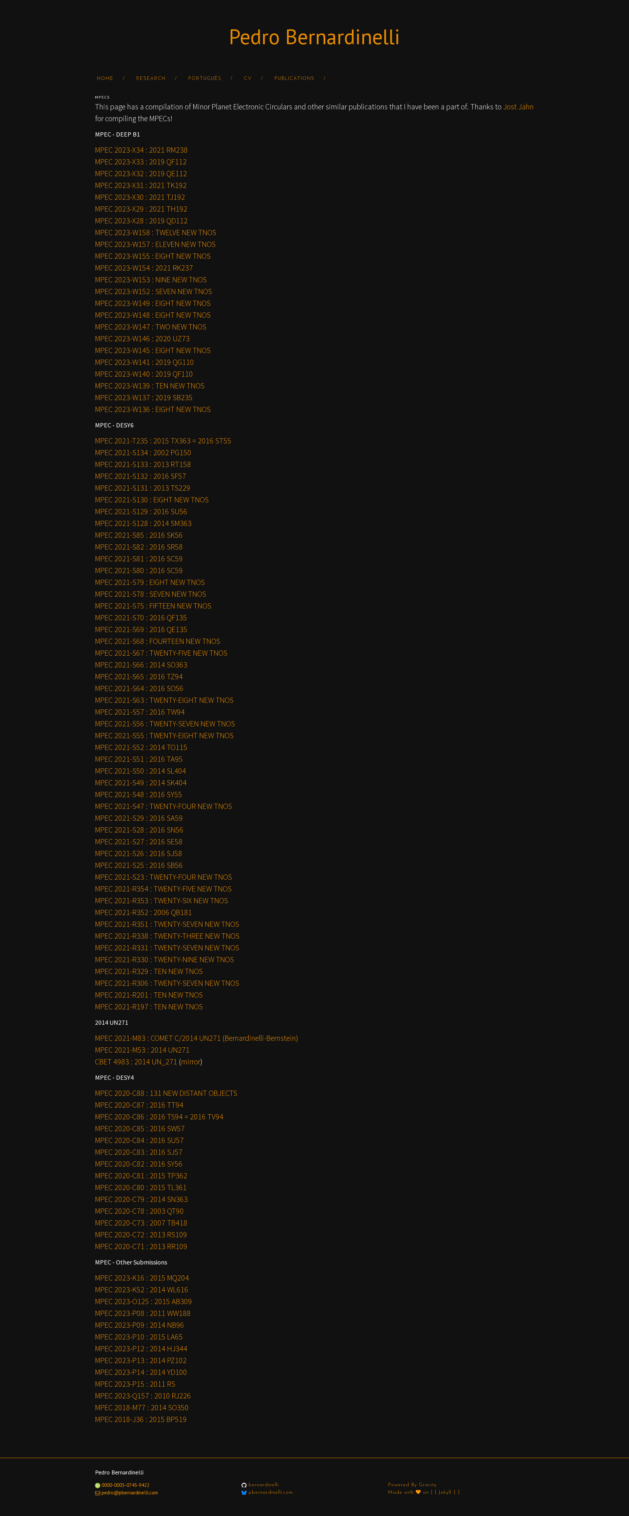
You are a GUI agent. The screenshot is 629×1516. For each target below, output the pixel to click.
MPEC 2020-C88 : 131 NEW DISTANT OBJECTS (166, 1093)
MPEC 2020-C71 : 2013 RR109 (141, 1246)
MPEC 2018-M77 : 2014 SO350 (142, 1407)
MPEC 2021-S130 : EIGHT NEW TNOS (152, 500)
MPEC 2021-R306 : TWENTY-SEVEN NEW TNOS (167, 983)
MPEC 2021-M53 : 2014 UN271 (142, 1050)
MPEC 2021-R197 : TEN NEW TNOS (149, 1006)
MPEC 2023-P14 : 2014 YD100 (141, 1372)
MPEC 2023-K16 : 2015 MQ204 (142, 1278)
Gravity (428, 1485)
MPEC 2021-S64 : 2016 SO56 (139, 688)
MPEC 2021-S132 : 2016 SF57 (140, 476)
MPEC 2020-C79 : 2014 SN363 (141, 1199)
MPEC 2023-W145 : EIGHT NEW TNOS (153, 350)
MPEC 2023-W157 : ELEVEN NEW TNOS (155, 244)
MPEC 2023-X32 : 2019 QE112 (141, 173)
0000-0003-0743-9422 (124, 1485)
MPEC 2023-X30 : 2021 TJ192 (140, 197)
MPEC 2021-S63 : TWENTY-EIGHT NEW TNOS (164, 700)
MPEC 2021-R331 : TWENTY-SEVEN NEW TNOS (167, 948)
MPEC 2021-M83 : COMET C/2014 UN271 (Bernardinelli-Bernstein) (196, 1038)
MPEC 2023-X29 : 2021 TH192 (141, 209)
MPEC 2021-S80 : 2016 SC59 (139, 570)
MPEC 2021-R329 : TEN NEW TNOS (149, 971)
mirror (190, 1062)
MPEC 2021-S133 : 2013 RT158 (143, 464)
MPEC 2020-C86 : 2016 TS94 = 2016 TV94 (159, 1117)
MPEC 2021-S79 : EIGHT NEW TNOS (150, 582)
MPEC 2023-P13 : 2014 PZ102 (141, 1360)
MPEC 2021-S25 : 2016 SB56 (139, 865)
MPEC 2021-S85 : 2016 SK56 (139, 535)
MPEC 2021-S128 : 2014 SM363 (143, 523)
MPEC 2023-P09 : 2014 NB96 (139, 1325)
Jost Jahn (518, 107)
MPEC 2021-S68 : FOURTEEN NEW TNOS (157, 641)
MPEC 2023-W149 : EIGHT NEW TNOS (153, 303)
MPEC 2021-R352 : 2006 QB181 (143, 912)
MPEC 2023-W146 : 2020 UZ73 (142, 338)
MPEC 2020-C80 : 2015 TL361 (141, 1187)
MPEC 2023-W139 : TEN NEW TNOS (149, 386)
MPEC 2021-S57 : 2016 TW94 (140, 712)
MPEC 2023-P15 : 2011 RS (135, 1384)
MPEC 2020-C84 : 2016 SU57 (139, 1140)
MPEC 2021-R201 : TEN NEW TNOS (149, 995)
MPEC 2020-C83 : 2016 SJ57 (138, 1152)
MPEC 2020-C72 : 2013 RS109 (141, 1234)
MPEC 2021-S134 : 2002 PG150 (143, 452)
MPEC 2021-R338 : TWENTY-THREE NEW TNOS (167, 936)
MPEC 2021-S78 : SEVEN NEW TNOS (150, 594)
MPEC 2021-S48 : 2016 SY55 (138, 794)
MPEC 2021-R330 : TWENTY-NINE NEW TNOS (164, 959)
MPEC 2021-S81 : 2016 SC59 (139, 558)
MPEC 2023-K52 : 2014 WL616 (141, 1289)
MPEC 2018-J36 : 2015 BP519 (141, 1419)
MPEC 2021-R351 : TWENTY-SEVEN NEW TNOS (167, 924)
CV (248, 78)
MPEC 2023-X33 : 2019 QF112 (141, 162)
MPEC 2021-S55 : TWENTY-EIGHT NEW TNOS (164, 735)
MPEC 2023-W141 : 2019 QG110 (144, 362)
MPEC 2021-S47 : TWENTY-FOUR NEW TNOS (163, 806)
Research (151, 78)
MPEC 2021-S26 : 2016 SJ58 (138, 853)
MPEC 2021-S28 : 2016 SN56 (139, 830)
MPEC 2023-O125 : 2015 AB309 (143, 1301)
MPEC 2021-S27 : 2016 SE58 (138, 841)
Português (204, 78)
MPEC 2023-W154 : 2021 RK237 (144, 268)
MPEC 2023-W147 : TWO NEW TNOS (150, 327)
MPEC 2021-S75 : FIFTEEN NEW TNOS (153, 606)
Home (105, 78)
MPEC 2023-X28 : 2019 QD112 (141, 220)
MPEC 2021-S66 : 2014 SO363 (141, 665)
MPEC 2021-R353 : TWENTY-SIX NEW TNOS (161, 900)
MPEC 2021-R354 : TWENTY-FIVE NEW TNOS (163, 889)
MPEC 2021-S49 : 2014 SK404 (141, 782)
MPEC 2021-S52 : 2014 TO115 (141, 747)
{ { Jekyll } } (445, 1492)
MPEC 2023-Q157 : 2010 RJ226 (143, 1396)
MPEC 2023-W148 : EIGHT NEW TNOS (153, 315)
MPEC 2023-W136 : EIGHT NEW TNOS (153, 409)
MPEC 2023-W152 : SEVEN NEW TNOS (153, 291)
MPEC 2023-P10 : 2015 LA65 (139, 1337)
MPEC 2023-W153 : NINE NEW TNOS (151, 279)
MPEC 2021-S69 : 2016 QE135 (141, 629)
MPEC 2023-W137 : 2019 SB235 (144, 397)
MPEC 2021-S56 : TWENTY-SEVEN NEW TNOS (165, 724)
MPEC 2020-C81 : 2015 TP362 (141, 1175)
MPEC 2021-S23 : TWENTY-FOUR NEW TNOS (163, 877)
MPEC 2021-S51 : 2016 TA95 (139, 759)
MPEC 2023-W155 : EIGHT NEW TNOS (153, 256)
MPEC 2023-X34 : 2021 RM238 (141, 150)
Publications (294, 78)
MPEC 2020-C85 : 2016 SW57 (140, 1128)
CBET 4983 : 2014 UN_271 (136, 1062)
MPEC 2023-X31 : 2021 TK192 (141, 185)
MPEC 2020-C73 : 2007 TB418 (141, 1223)
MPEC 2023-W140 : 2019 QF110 (144, 374)
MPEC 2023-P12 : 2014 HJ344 (141, 1348)
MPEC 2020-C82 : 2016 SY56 (138, 1164)
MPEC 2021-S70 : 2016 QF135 (141, 617)
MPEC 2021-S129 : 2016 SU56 (141, 511)
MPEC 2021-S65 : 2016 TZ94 (139, 676)
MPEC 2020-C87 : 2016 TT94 (139, 1105)
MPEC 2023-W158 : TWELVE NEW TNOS (155, 232)
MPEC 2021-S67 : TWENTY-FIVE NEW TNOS (161, 653)
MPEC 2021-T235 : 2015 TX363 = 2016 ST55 (163, 441)
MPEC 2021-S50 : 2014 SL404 (140, 771)
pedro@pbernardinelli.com (130, 1492)
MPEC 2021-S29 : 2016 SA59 (139, 818)
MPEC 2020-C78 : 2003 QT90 (139, 1211)
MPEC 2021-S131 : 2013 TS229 (142, 488)
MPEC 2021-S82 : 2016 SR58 (139, 547)
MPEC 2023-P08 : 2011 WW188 (143, 1313)
